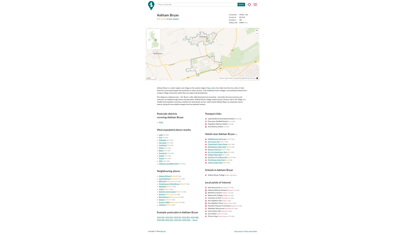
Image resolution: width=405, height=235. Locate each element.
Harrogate (162, 143)
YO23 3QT (169, 217)
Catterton (162, 205)
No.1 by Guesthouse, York (217, 152)
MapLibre (221, 78)
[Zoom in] (256, 30)
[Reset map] (256, 37)
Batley (161, 150)
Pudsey (161, 158)
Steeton (162, 200)
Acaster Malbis (164, 202)
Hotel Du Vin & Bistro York (217, 157)
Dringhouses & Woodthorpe (169, 184)
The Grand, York (214, 142)
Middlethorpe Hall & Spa (217, 139)
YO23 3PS (161, 217)
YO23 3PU (186, 217)
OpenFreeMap (228, 78)
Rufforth (162, 194)
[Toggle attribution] (257, 78)
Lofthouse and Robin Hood (168, 164)
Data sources (238, 231)
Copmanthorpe (164, 179)
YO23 (161, 122)
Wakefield (162, 140)
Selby (161, 161)
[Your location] (249, 4)
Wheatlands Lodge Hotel (217, 147)
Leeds (161, 135)
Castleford (163, 145)
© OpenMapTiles (237, 78)
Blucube (163, 231)
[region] (202, 54)
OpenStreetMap (251, 78)
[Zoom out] (256, 33)
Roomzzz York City (214, 149)
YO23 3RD (194, 217)
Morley (161, 148)
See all (195, 220)
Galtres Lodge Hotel (215, 163)
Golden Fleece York (215, 155)
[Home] (151, 5)
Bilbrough (162, 181)
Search (241, 4)
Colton (161, 189)
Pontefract (163, 153)
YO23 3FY (177, 217)
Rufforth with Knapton (167, 192)
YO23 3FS (178, 220)
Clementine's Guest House (217, 144)
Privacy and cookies (250, 231)
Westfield (162, 186)
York (170, 19)
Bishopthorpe (164, 197)
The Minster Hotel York (216, 160)
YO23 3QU (186, 220)
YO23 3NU (169, 220)
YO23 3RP (160, 220)
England (176, 19)
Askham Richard (165, 176)
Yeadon (161, 156)
